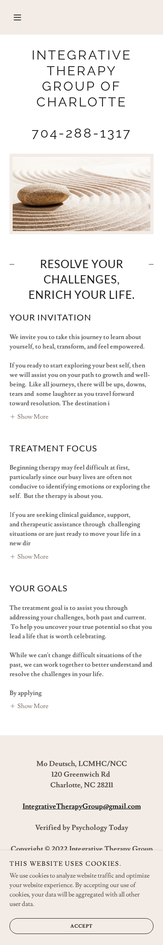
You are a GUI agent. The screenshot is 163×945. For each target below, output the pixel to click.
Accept (81, 926)
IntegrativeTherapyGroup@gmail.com (82, 806)
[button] (17, 17)
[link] (81, 94)
